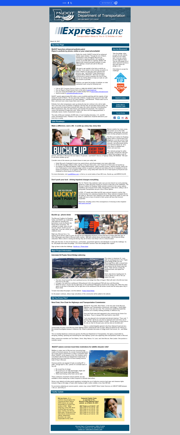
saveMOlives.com (73, 174)
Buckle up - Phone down (80, 246)
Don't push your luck (85, 203)
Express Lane (120, 106)
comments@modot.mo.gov (74, 93)
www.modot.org (91, 90)
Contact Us (81, 429)
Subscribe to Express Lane (94, 429)
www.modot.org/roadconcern (99, 91)
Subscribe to (120, 104)
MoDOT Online (120, 98)
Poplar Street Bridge (88, 291)
